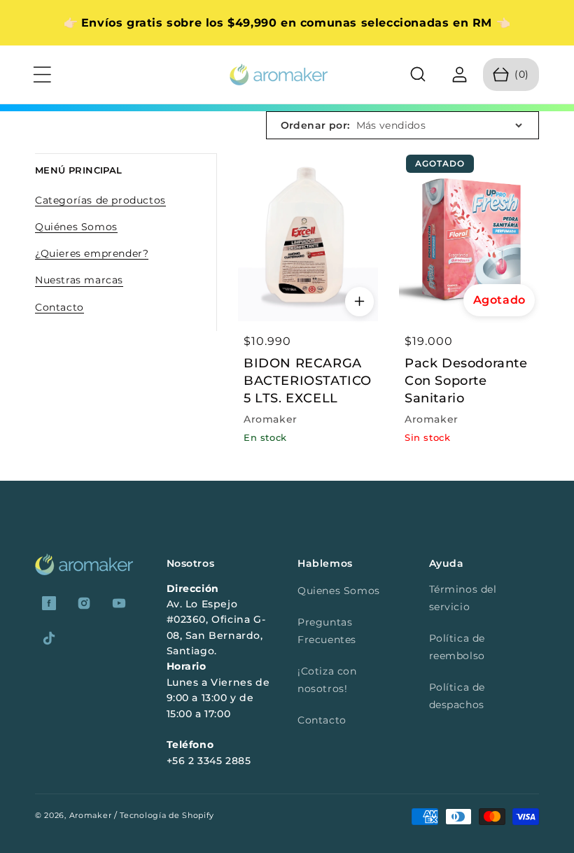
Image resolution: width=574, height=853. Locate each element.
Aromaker (90, 815)
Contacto (59, 307)
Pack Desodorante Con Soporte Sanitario (466, 380)
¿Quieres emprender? (91, 253)
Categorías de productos (100, 200)
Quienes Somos (339, 590)
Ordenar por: (315, 125)
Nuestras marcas (79, 280)
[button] (42, 75)
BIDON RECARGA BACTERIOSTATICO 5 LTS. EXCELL (308, 380)
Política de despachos (457, 696)
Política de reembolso (457, 647)
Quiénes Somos (76, 226)
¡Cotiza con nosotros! (327, 680)
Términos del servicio (463, 598)
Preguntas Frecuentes (327, 631)
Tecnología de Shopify (167, 815)
